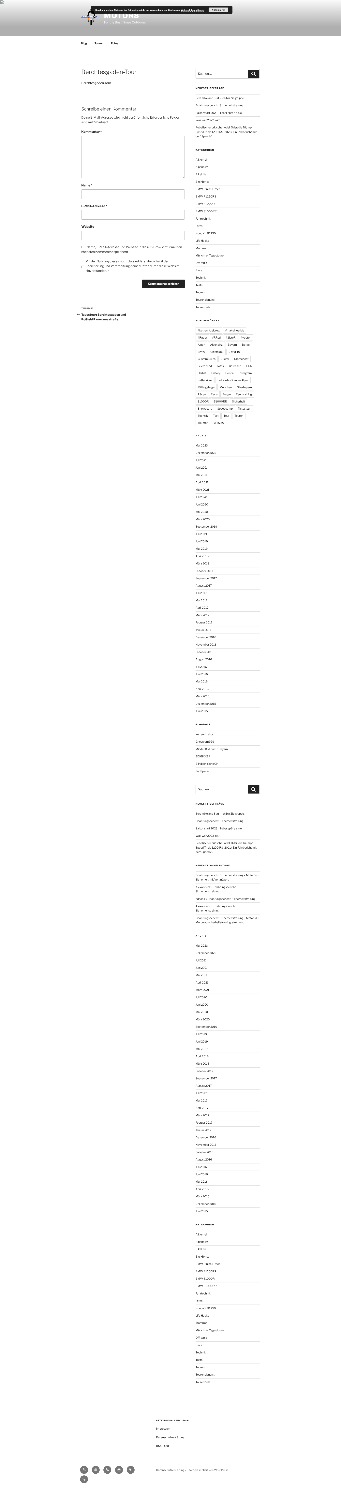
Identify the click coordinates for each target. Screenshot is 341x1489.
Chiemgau (216, 351)
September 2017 (206, 578)
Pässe (202, 394)
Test (215, 415)
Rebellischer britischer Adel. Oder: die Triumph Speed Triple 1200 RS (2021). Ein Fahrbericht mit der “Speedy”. (226, 132)
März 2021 (202, 489)
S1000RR (220, 401)
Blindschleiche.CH (207, 763)
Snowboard (205, 408)
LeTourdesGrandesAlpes (232, 380)
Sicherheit (238, 401)
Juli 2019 (201, 534)
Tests (199, 285)
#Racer (202, 337)
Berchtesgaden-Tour (96, 83)
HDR (249, 366)
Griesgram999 (205, 741)
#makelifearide (234, 330)
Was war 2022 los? (207, 120)
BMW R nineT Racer (208, 189)
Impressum (163, 1428)
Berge (246, 344)
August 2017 (204, 585)
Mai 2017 (201, 600)
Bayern (232, 344)
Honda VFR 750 (206, 233)
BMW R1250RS (206, 196)
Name (86, 185)
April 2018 (202, 556)
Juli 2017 (201, 593)
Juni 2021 (202, 467)
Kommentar (91, 132)
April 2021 (202, 482)
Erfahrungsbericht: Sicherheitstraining (219, 105)
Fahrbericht (241, 358)
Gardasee (235, 366)
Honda (229, 373)
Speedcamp (225, 408)
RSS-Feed (162, 1445)
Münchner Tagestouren (210, 255)
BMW (201, 351)
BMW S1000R (205, 203)
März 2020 (203, 519)
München (226, 387)
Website (87, 226)
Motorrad (201, 248)
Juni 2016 (202, 674)
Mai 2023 (202, 445)
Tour (226, 415)
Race (199, 270)
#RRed (216, 337)
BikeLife (201, 174)
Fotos (114, 43)
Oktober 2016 (204, 652)
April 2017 (202, 607)
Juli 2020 (201, 497)
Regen (227, 394)
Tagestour (244, 408)
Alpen (201, 344)
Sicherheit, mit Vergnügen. (212, 879)
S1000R (203, 401)
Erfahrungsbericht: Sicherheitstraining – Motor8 (226, 875)
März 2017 (202, 615)
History (215, 373)
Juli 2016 (201, 666)
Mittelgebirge (206, 387)
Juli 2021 (201, 460)
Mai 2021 (201, 474)
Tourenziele (203, 307)
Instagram (245, 373)
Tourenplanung (205, 299)
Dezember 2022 (206, 452)
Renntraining (244, 394)
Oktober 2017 (204, 571)
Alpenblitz (202, 166)
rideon (199, 898)
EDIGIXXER (203, 756)
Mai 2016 (202, 681)
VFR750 (218, 422)
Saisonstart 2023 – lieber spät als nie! (219, 112)
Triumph (203, 422)
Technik (201, 277)
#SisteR (231, 337)
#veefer (246, 337)
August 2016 (204, 659)
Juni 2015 (202, 711)
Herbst (202, 373)
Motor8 (122, 15)
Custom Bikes (206, 358)
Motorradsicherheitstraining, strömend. (220, 922)
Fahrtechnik (203, 218)
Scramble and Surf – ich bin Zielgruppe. (220, 98)
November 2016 (206, 644)
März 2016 (202, 696)
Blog (84, 43)
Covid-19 (234, 351)
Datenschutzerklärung (170, 1437)
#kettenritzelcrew (209, 330)
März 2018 (202, 563)
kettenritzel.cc (205, 734)
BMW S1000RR (206, 211)
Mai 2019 (202, 548)
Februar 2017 (204, 622)
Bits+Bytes (202, 181)
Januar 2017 (203, 630)
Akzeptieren (218, 10)
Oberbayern (244, 387)
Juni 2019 (202, 541)
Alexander (202, 887)
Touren (99, 43)
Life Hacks (202, 240)
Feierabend (205, 366)
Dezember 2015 (206, 703)
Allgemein (202, 159)
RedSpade (202, 771)
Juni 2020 (202, 504)
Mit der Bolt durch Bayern (212, 749)
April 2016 (202, 689)
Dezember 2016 (206, 637)
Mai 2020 (202, 511)
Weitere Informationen (192, 9)
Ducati (225, 358)
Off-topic (201, 262)
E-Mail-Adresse (94, 206)
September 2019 (206, 526)
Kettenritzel (205, 380)
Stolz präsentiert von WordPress (207, 1470)
